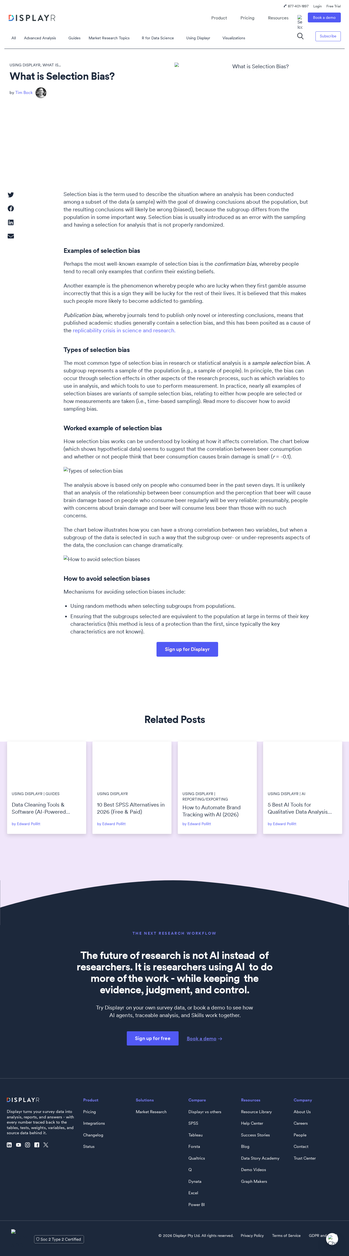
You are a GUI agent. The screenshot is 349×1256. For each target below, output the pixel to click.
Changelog (93, 1135)
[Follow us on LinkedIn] (10, 1145)
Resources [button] (278, 17)
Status (89, 1146)
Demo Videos (253, 1169)
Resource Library (256, 1111)
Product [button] (219, 17)
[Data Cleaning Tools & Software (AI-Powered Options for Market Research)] (46, 764)
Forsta (194, 1146)
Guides (74, 38)
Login (317, 6)
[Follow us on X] (47, 1145)
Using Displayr (198, 38)
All (13, 38)
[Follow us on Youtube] (20, 1145)
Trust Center (305, 1158)
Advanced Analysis (40, 38)
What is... (52, 65)
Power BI (196, 1204)
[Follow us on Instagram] (29, 1145)
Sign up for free (152, 1038)
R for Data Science (158, 38)
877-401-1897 (298, 6)
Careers (301, 1123)
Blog (245, 1146)
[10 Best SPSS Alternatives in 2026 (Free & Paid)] (132, 764)
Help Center (252, 1123)
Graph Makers (254, 1181)
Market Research (151, 1111)
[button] (11, 194)
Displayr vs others (204, 1111)
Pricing (247, 17)
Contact (301, 1146)
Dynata (194, 1181)
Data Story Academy (260, 1158)
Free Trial (333, 6)
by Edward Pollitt (26, 824)
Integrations (94, 1123)
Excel (193, 1192)
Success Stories (255, 1135)
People (300, 1135)
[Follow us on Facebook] (38, 1145)
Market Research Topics (109, 38)
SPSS (193, 1123)
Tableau (195, 1135)
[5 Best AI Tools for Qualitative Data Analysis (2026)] (302, 764)
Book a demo (324, 17)
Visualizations (233, 38)
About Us (302, 1111)
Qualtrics (196, 1158)
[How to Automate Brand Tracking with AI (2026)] (217, 764)
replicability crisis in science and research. (124, 330)
